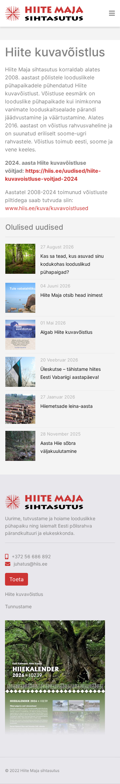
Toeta (16, 579)
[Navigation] (112, 13)
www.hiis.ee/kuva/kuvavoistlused (46, 208)
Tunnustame (18, 606)
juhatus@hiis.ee (30, 564)
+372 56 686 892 (31, 556)
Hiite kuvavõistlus (24, 594)
